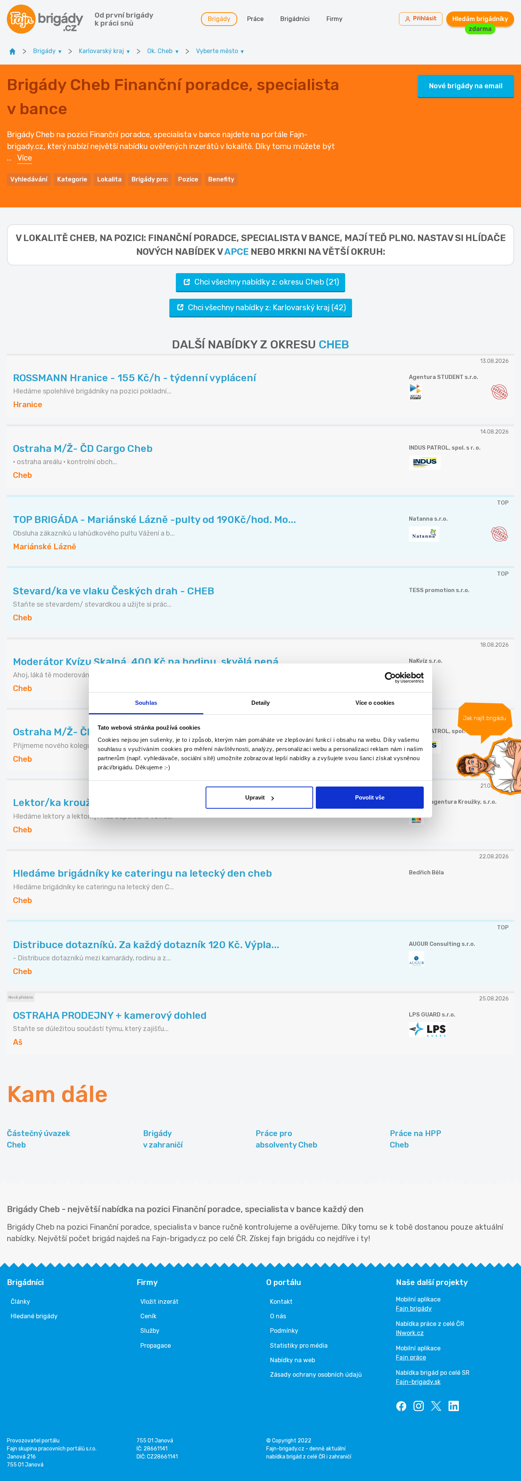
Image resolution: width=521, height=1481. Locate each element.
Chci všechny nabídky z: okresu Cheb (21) (267, 281)
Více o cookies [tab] (374, 702)
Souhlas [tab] (146, 702)
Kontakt (281, 1301)
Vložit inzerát (159, 1301)
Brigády (219, 19)
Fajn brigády (414, 1308)
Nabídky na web (292, 1360)
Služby (149, 1330)
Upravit (255, 797)
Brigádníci (295, 19)
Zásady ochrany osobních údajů (316, 1374)
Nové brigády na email (466, 86)
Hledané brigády (34, 1316)
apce (236, 251)
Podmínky (284, 1330)
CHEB (333, 344)
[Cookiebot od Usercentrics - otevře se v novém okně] (390, 677)
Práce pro (286, 1139)
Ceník (148, 1316)
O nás (278, 1316)
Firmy (334, 19)
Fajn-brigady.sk (418, 1382)
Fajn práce (411, 1357)
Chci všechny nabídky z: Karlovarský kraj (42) (267, 307)
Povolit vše (369, 797)
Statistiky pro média (299, 1345)
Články (20, 1301)
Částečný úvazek (38, 1139)
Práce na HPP (415, 1139)
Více (24, 157)
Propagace (155, 1345)
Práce (255, 19)
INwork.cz (410, 1333)
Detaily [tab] (260, 702)
